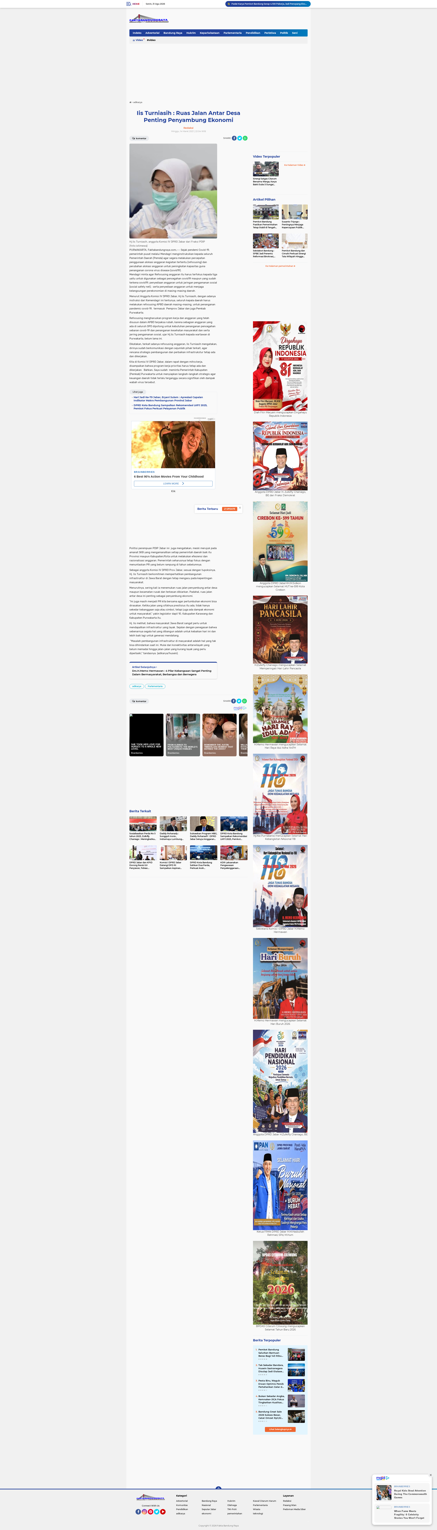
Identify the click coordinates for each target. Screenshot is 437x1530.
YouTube (165, 1516)
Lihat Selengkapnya (279, 1429)
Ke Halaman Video (294, 165)
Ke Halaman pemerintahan (279, 266)
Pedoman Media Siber (294, 1509)
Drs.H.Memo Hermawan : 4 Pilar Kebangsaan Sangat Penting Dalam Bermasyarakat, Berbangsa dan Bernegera (171, 672)
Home (135, 3)
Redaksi (287, 1501)
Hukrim (191, 32)
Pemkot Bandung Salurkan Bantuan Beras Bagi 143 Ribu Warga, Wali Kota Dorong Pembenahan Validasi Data (270, 1352)
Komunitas (182, 1505)
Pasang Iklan (289, 1505)
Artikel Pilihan (264, 199)
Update (230, 509)
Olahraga (232, 1505)
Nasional (206, 1505)
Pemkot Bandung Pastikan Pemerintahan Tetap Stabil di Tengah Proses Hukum (265, 224)
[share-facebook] (234, 138)
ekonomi (206, 1513)
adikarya (136, 686)
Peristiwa (270, 32)
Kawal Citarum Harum (264, 1501)
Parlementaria (233, 32)
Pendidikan (253, 32)
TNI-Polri (232, 1509)
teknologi (258, 1513)
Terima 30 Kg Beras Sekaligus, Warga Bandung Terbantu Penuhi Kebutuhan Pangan (269, 4)
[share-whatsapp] (245, 138)
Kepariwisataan (210, 32)
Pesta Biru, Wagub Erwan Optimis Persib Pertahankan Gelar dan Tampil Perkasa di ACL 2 (271, 1383)
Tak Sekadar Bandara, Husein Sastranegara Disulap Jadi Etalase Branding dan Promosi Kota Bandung (271, 1368)
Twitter (158, 1516)
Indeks (137, 32)
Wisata (256, 1509)
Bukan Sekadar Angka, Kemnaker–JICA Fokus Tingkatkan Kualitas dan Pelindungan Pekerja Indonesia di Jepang (271, 1399)
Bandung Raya (173, 32)
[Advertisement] (218, 70)
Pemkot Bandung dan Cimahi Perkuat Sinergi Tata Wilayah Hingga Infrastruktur (294, 253)
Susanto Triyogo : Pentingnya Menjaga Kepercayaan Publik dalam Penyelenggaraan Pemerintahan (294, 224)
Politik (284, 32)
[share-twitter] (239, 138)
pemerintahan (234, 1513)
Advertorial (152, 32)
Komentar (140, 138)
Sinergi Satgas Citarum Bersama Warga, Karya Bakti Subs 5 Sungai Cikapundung (265, 181)
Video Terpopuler (266, 156)
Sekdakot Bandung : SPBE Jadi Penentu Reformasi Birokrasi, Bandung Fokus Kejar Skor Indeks (264, 253)
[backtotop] (218, 1489)
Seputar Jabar (209, 1509)
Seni (295, 32)
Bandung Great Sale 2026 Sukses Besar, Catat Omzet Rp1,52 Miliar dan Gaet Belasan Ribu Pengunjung (270, 1414)
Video (139, 40)
